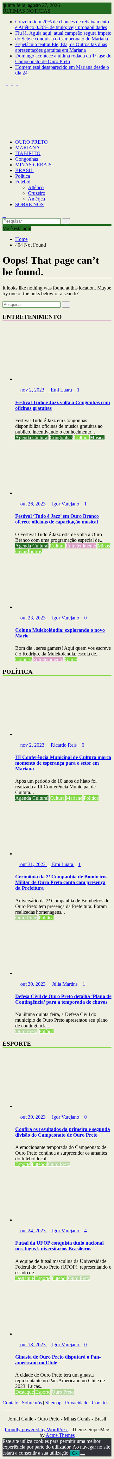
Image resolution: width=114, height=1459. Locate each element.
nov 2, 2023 (32, 389)
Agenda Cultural (31, 437)
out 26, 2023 (33, 503)
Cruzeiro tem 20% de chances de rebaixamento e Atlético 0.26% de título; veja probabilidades (62, 24)
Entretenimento (81, 545)
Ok (75, 1453)
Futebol (22, 181)
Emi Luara (61, 389)
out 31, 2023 (33, 864)
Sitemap (53, 1402)
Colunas (23, 659)
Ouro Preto (26, 917)
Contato (10, 1402)
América (36, 198)
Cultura (81, 437)
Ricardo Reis (63, 745)
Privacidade (76, 1402)
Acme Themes (60, 1435)
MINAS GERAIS (33, 164)
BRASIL (24, 170)
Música (97, 437)
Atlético (36, 187)
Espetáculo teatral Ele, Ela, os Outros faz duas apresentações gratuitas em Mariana (61, 47)
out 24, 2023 (33, 1230)
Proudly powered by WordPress (36, 1429)
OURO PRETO (31, 142)
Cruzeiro (36, 193)
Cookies (100, 1402)
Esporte (22, 1164)
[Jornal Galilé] (4, 131)
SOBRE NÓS (29, 204)
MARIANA (27, 147)
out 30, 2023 (33, 984)
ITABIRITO (28, 153)
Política (22, 176)
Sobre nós (32, 1402)
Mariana (74, 798)
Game (71, 659)
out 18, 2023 (33, 1344)
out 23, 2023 (33, 617)
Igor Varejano (65, 503)
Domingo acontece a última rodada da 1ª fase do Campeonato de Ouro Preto (63, 58)
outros (35, 551)
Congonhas (26, 159)
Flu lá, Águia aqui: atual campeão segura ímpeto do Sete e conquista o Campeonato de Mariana (63, 35)
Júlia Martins (65, 984)
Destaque (24, 1278)
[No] (82, 1455)
